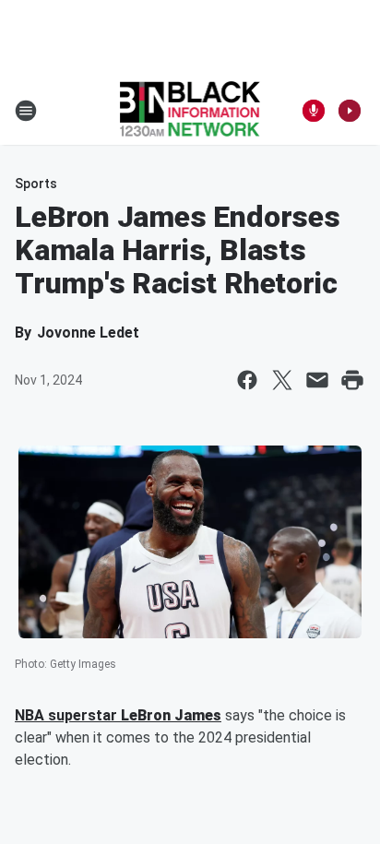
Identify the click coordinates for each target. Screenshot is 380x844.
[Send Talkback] (314, 111)
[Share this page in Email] (317, 380)
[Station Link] (190, 110)
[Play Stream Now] (349, 111)
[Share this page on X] (282, 380)
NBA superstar (68, 715)
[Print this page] (352, 380)
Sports (36, 183)
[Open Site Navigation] (26, 111)
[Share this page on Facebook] (247, 380)
